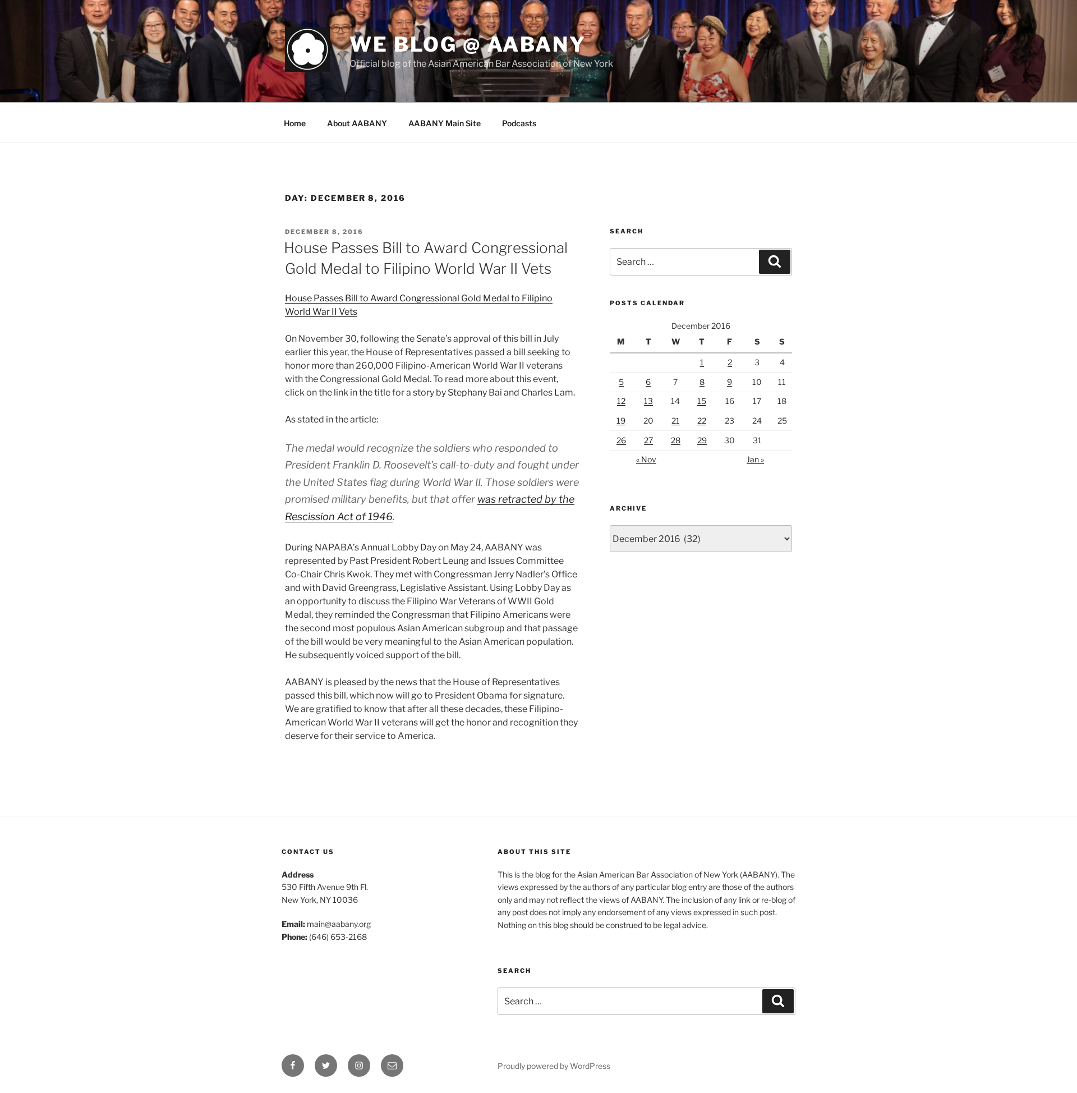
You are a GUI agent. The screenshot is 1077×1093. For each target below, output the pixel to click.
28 (675, 440)
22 (701, 420)
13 (648, 401)
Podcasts (519, 123)
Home (295, 123)
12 (621, 401)
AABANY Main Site (444, 123)
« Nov (646, 459)
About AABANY (357, 123)
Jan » (755, 459)
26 (621, 440)
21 (675, 420)
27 (648, 440)
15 (701, 401)
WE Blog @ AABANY (467, 44)
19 (620, 420)
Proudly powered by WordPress (554, 1066)
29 (702, 440)
